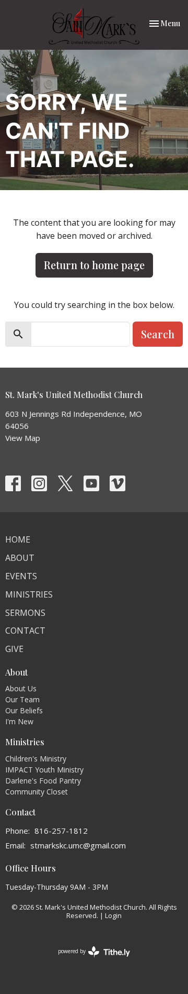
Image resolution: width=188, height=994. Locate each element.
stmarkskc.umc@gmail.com (78, 845)
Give (14, 649)
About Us (21, 688)
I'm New (19, 721)
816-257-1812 (61, 830)
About (19, 558)
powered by (88, 960)
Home (17, 539)
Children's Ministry (35, 759)
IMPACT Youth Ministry (44, 770)
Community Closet (36, 792)
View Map (22, 438)
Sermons (25, 613)
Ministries (29, 594)
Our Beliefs (24, 710)
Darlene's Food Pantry (43, 781)
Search (157, 334)
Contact (25, 630)
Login (113, 915)
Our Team (22, 699)
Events (21, 576)
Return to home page (94, 265)
